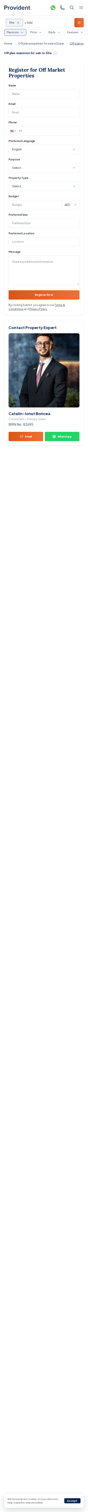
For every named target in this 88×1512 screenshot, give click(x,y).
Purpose (14, 159)
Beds (52, 32)
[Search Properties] (71, 7)
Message (15, 251)
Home (8, 43)
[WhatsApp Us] (53, 7)
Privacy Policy (38, 309)
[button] (13, 131)
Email (12, 104)
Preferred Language (22, 141)
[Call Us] (62, 7)
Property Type (18, 177)
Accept (72, 1500)
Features (72, 32)
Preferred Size (18, 214)
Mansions (13, 32)
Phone (13, 122)
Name (12, 85)
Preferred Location (21, 233)
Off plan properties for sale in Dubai (41, 43)
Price (33, 32)
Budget (14, 196)
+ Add (28, 22)
